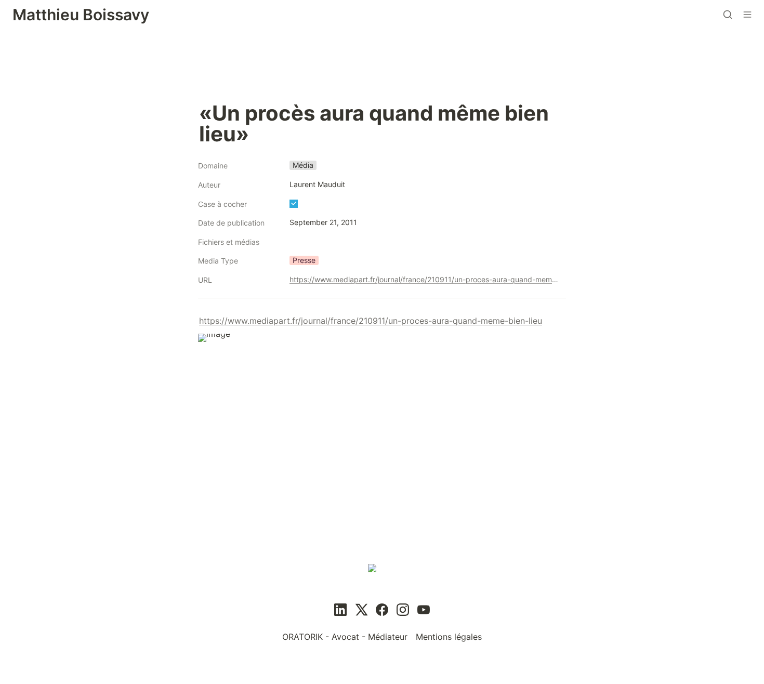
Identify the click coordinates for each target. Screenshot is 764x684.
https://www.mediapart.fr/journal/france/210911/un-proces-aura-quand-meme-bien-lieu (425, 279)
